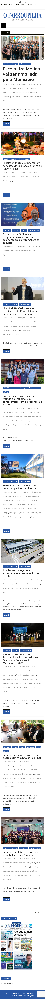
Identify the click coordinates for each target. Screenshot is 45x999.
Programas (20, 513)
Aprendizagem (7, 863)
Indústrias (26, 867)
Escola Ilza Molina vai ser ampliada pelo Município (21, 74)
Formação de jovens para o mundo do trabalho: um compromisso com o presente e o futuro (22, 400)
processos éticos (25, 330)
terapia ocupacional (24, 517)
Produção (11, 782)
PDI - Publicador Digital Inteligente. (22, 996)
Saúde (27, 513)
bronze (14, 671)
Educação (14, 64)
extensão (27, 322)
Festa (17, 177)
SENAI (31, 875)
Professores (37, 683)
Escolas (36, 172)
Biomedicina (15, 496)
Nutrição (5, 513)
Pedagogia (12, 513)
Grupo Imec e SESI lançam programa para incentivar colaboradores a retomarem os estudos (21, 238)
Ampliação (32, 84)
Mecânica (14, 509)
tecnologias (36, 782)
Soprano (37, 425)
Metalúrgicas (33, 871)
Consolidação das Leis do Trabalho (14, 412)
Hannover (27, 770)
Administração (35, 492)
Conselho (6, 322)
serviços (37, 875)
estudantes (6, 177)
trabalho (5, 429)
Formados (13, 867)
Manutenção (7, 509)
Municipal (11, 588)
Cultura (13, 159)
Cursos (36, 496)
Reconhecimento (18, 687)
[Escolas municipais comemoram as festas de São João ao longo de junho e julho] (22, 133)
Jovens (32, 867)
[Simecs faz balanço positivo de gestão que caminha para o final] (22, 721)
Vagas (33, 517)
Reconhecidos (7, 687)
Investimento (25, 97)
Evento (13, 177)
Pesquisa (33, 326)
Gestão (12, 504)
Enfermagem (14, 322)
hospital (33, 322)
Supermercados (8, 255)
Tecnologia (13, 517)
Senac (32, 513)
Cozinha (26, 88)
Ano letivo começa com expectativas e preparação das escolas (21, 573)
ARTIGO (6, 388)
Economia (7, 230)
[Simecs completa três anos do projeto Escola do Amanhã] (22, 819)
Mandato (12, 774)
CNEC (21, 496)
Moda (35, 509)
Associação (12, 88)
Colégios (38, 580)
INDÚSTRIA (25, 504)
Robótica (26, 875)
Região (31, 388)
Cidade (6, 64)
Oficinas (38, 778)
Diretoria (22, 766)
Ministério (6, 679)
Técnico (16, 334)
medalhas (33, 675)
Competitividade (8, 766)
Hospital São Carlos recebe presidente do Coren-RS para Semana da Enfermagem (20, 311)
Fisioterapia (34, 500)
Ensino (5, 92)
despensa (33, 88)
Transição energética (9, 786)
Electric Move (31, 766)
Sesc (36, 513)
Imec (12, 251)
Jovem (5, 421)
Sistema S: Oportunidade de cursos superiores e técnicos (19, 487)
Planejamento (7, 330)
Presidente (16, 330)
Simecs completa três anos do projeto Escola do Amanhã (20, 853)
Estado (24, 230)
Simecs (29, 782)
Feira (15, 770)
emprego (19, 417)
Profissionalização (20, 782)
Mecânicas (25, 871)
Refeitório (6, 101)
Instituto (38, 417)
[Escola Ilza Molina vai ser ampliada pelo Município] (22, 38)
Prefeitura (38, 97)
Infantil (38, 584)
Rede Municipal (7, 181)
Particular (18, 588)
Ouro (26, 683)
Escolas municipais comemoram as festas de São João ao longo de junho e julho (22, 165)
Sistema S (6, 517)
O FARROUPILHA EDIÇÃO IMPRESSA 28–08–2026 (19, 4)
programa (13, 875)
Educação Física (8, 500)
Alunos (30, 408)
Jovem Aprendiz (13, 421)
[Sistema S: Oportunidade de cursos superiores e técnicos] (22, 456)
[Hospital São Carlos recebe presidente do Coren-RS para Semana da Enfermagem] (22, 278)
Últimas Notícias (25, 64)
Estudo (13, 675)
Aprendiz (36, 408)
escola (10, 92)
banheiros (20, 88)
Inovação (6, 774)
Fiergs (28, 500)
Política (15, 747)
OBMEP (19, 679)
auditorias (32, 318)
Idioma (20, 867)
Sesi (34, 251)
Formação (6, 504)
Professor (25, 588)
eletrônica (17, 500)
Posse (5, 782)
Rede (30, 588)
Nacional (15, 651)
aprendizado (7, 671)
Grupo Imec (6, 251)
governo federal (15, 97)
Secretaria (6, 692)
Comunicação (29, 496)
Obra (32, 97)
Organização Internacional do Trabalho (21, 425)
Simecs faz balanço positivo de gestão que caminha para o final (22, 756)
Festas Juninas (25, 177)
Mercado (37, 774)
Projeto (20, 875)
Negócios (31, 778)
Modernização (22, 778)
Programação (34, 177)
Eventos (10, 770)
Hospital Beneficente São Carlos (13, 326)
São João (16, 181)
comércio (22, 863)
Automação (6, 496)
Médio (5, 588)
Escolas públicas (28, 671)
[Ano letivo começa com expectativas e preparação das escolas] (22, 540)
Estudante (23, 584)
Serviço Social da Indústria (23, 251)
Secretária (32, 687)
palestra (26, 326)
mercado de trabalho (25, 509)
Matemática (25, 675)
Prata (30, 683)
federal (18, 675)
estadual (16, 584)
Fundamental (31, 584)
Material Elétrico (21, 774)
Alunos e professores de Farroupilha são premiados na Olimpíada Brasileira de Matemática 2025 (20, 659)
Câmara (15, 863)
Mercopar (6, 778)
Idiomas (18, 504)
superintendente (8, 334)
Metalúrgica (13, 778)
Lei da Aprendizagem (25, 421)
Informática (33, 504)
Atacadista (32, 246)
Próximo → (38, 912)
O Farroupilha (21, 84)
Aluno (33, 580)
